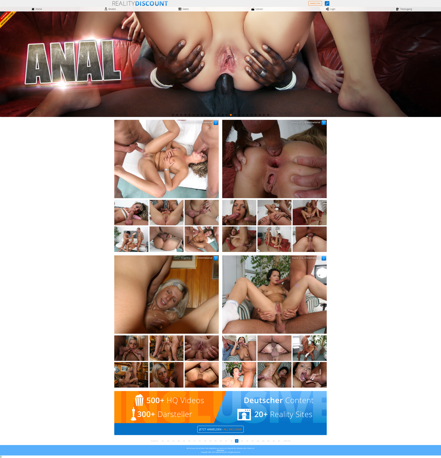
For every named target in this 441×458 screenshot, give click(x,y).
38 (231, 441)
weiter (287, 441)
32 (200, 441)
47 (279, 441)
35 (216, 441)
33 (205, 441)
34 (210, 441)
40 (242, 441)
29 (184, 441)
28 (179, 441)
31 (194, 441)
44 (263, 441)
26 (168, 441)
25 (163, 441)
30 (189, 441)
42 (253, 441)
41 (247, 441)
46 (274, 441)
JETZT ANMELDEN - (220, 429)
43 (258, 441)
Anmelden (315, 3)
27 (173, 441)
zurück (154, 441)
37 (226, 441)
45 (268, 441)
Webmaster (220, 450)
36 (221, 441)
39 (237, 441)
